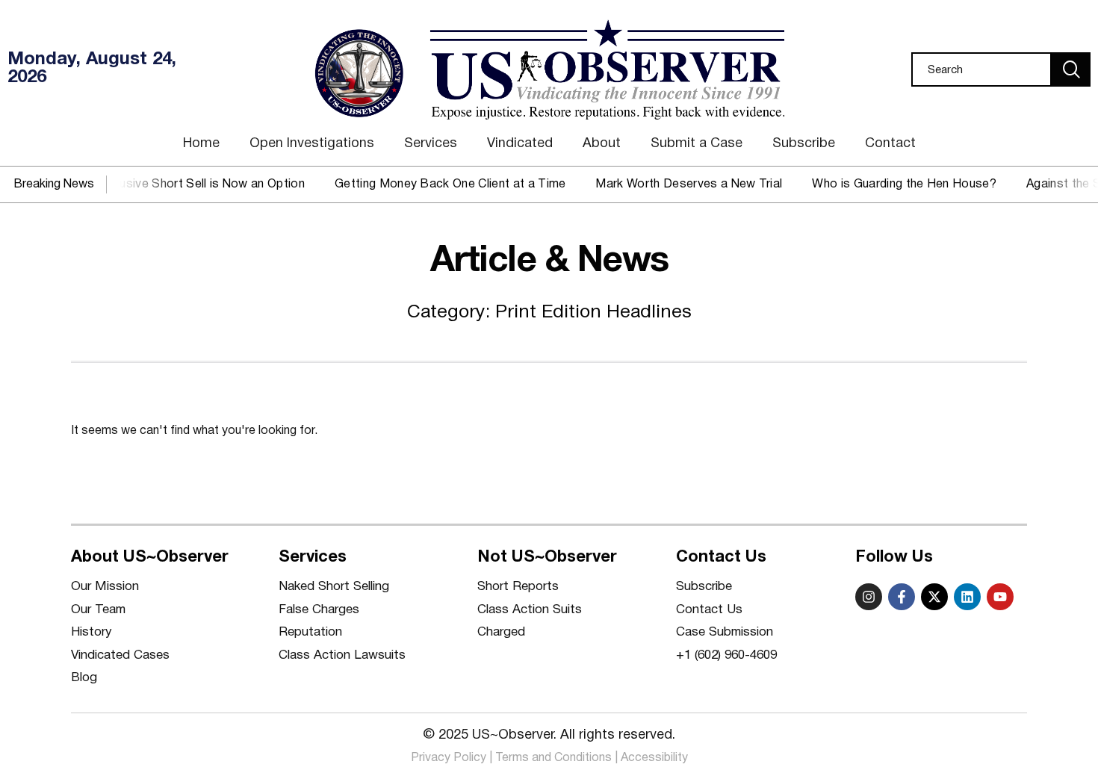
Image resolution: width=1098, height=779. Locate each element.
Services (430, 143)
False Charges (319, 609)
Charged (501, 632)
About (602, 143)
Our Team (98, 609)
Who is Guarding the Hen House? (893, 184)
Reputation (310, 632)
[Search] (1071, 69)
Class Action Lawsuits (342, 655)
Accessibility (654, 758)
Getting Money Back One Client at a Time (439, 184)
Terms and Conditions (553, 758)
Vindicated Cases (120, 655)
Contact (890, 143)
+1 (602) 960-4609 (726, 655)
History (91, 632)
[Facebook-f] (901, 596)
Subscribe (803, 143)
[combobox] (981, 69)
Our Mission (105, 586)
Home (201, 143)
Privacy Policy (448, 758)
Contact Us (709, 609)
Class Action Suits (529, 609)
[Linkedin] (967, 596)
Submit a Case (696, 143)
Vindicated (520, 143)
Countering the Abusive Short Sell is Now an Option (152, 184)
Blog (84, 677)
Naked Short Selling (334, 586)
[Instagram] (868, 596)
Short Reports (518, 586)
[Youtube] (1000, 596)
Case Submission (724, 632)
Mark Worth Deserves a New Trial (679, 184)
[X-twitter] (934, 596)
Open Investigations (311, 143)
